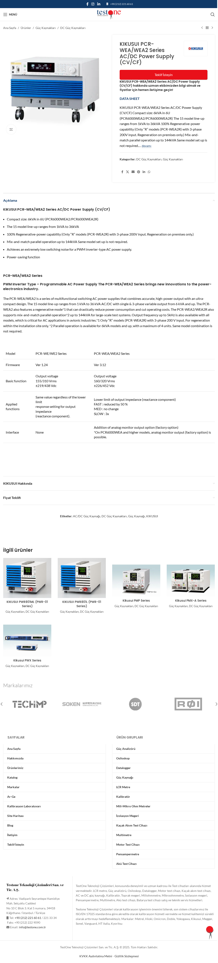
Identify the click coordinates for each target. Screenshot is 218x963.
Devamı (146, 146)
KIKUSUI (152, 516)
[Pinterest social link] (138, 172)
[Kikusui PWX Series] (27, 640)
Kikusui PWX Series (27, 660)
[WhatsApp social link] (149, 172)
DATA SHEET (130, 98)
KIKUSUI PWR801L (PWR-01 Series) (81, 604)
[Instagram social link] (93, 4)
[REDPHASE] (188, 704)
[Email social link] (133, 172)
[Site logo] (109, 14)
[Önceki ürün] (202, 27)
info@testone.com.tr (32, 927)
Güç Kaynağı (136, 516)
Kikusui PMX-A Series (191, 600)
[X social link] (127, 172)
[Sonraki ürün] (212, 27)
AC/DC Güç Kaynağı (86, 516)
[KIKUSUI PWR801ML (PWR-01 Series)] (27, 578)
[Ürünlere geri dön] (207, 27)
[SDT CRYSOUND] (135, 704)
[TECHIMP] (29, 704)
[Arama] (212, 14)
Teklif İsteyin (164, 75)
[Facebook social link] (87, 4)
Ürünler (26, 28)
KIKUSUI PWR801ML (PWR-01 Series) (27, 604)
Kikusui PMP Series (136, 600)
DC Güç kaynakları (114, 516)
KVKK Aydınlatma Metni (95, 956)
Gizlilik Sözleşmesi (127, 956)
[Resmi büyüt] (11, 129)
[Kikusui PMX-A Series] (191, 579)
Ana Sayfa (9, 28)
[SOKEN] (82, 704)
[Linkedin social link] (99, 4)
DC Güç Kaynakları (73, 28)
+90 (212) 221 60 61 (121, 4)
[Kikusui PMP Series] (136, 579)
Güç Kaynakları (46, 28)
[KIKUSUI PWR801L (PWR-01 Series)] (82, 578)
